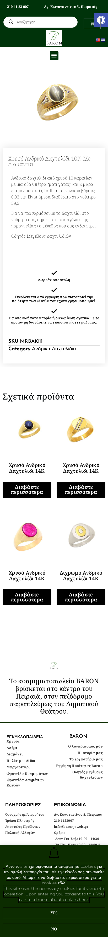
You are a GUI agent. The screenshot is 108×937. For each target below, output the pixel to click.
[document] (54, 468)
